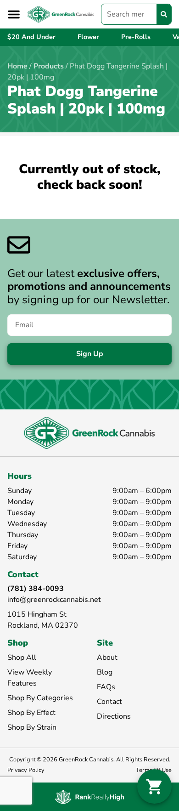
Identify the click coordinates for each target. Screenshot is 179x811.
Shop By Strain (31, 727)
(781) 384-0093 (35, 589)
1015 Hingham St (37, 614)
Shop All (21, 657)
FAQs (106, 687)
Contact (109, 702)
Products (49, 66)
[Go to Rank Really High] (89, 797)
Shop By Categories (40, 698)
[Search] (164, 14)
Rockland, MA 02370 (42, 625)
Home (17, 66)
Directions (114, 716)
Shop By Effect (31, 713)
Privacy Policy (26, 770)
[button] (13, 14)
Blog (104, 672)
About (107, 657)
